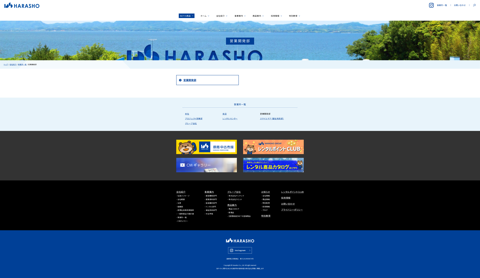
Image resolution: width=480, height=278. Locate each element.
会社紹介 (181, 191)
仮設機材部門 (211, 203)
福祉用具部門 (211, 210)
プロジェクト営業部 (193, 118)
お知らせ (265, 191)
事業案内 (209, 191)
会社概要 (181, 199)
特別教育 (266, 203)
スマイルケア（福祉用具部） (272, 118)
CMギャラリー (183, 221)
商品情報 (266, 199)
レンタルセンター (230, 118)
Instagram (240, 250)
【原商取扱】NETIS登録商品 (240, 216)
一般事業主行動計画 (186, 213)
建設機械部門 (211, 195)
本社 (187, 113)
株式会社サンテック (236, 195)
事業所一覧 (182, 217)
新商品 (231, 212)
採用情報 (266, 206)
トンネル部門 (211, 206)
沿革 (179, 203)
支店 (224, 113)
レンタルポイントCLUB (292, 191)
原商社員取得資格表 (186, 210)
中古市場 (209, 213)
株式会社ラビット (235, 199)
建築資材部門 (211, 199)
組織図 (180, 206)
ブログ (265, 210)
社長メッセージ (184, 195)
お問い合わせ (288, 203)
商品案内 (232, 205)
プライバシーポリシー (292, 209)
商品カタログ (234, 209)
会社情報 (266, 195)
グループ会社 (191, 123)
